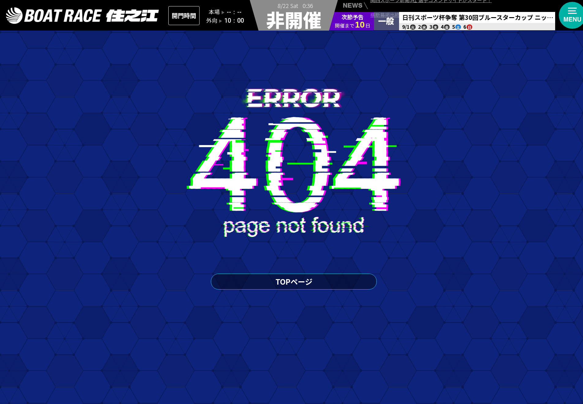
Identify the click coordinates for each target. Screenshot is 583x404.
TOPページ (293, 281)
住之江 (82, 15)
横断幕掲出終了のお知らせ (399, 6)
